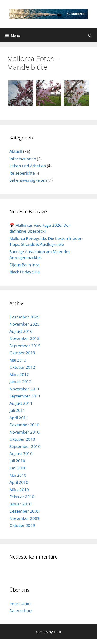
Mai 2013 (17, 360)
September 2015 (24, 345)
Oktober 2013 (22, 352)
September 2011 (24, 396)
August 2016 (20, 331)
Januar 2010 (20, 504)
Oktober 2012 (22, 367)
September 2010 (24, 446)
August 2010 (20, 453)
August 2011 (20, 403)
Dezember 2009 (24, 511)
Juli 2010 (17, 461)
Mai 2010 (17, 475)
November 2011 (24, 389)
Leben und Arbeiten (27, 165)
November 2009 (24, 518)
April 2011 (18, 417)
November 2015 (24, 338)
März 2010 (19, 489)
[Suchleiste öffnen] (90, 35)
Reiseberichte (22, 173)
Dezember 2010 (24, 424)
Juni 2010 (18, 468)
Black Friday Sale (24, 272)
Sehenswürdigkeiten (28, 180)
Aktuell (15, 151)
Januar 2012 (20, 381)
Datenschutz (20, 610)
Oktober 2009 (22, 525)
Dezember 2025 (24, 317)
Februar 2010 (21, 496)
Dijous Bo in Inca (24, 264)
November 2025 (24, 324)
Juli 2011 (17, 410)
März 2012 (19, 374)
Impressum (20, 603)
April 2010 (18, 482)
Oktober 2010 (22, 439)
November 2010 (24, 432)
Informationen (22, 158)
